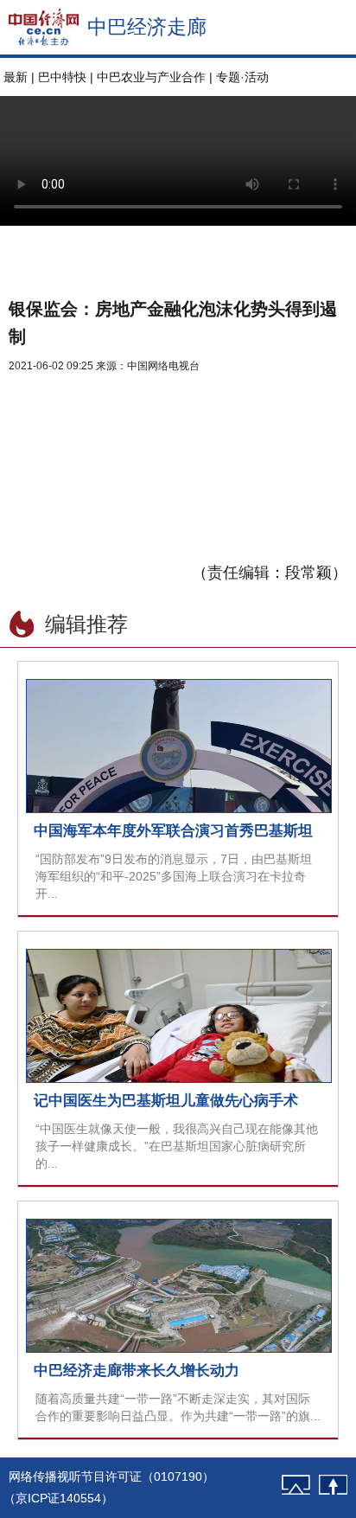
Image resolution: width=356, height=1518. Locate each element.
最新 (15, 77)
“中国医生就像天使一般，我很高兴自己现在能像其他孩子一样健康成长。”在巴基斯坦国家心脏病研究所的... (176, 1146)
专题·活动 (242, 77)
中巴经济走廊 (147, 27)
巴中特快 (62, 77)
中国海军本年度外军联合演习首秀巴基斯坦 (173, 831)
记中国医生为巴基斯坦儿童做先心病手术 (166, 1100)
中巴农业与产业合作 (151, 77)
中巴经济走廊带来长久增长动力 (136, 1370)
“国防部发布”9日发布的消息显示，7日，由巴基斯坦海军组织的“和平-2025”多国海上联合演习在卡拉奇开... (173, 876)
